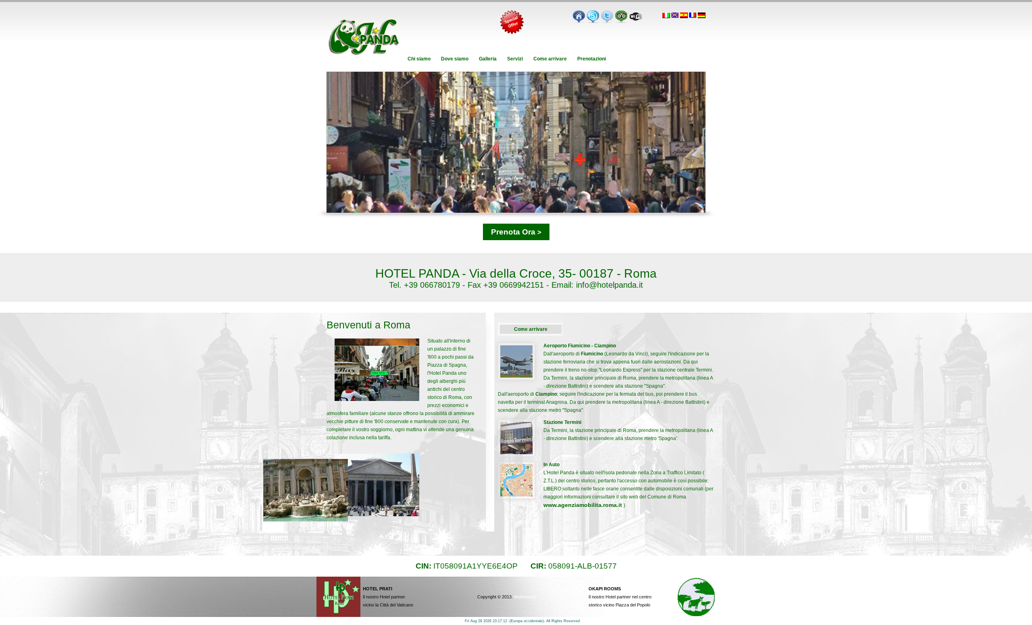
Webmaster (525, 596)
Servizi (515, 59)
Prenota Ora (516, 232)
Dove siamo (455, 59)
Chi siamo (419, 59)
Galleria (488, 59)
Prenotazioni (591, 59)
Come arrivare (550, 59)
